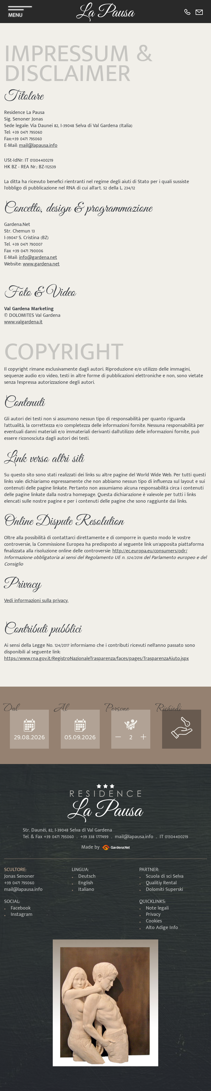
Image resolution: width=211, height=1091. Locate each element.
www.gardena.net (41, 264)
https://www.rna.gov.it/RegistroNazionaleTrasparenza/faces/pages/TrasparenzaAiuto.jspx (96, 658)
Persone (116, 707)
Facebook (20, 908)
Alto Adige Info (162, 928)
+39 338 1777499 (94, 837)
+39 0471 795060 (19, 883)
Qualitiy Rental (161, 883)
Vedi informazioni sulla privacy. (36, 601)
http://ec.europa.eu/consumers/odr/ (149, 551)
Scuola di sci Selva (165, 876)
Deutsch (87, 876)
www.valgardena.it (23, 322)
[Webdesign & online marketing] (115, 847)
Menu (15, 13)
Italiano (86, 889)
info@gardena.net (38, 257)
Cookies (154, 921)
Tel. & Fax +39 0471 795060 (48, 837)
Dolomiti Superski (164, 889)
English (85, 883)
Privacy (153, 914)
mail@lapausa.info (38, 145)
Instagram (21, 914)
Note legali (157, 908)
